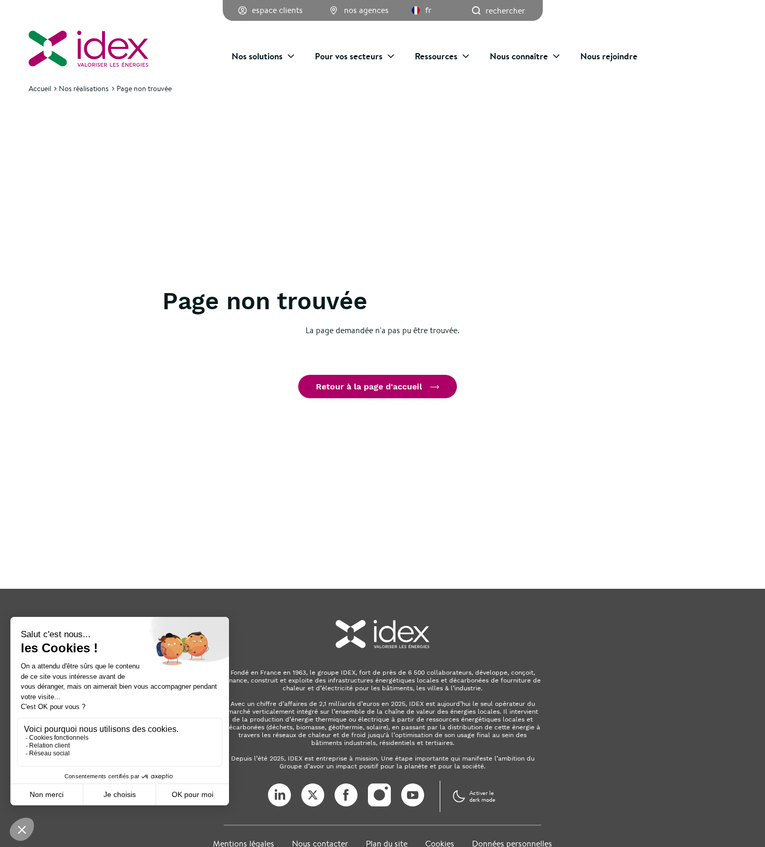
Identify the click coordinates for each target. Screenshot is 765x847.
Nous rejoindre (609, 56)
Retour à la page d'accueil (369, 386)
